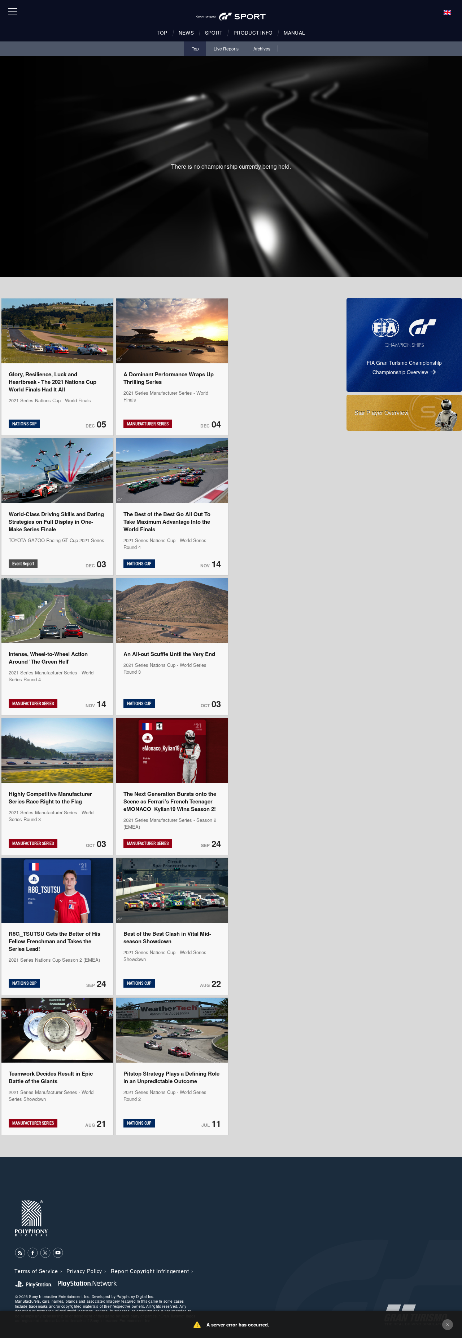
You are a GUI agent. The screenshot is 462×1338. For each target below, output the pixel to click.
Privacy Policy (84, 1270)
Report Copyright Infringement (150, 1270)
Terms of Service (36, 1270)
